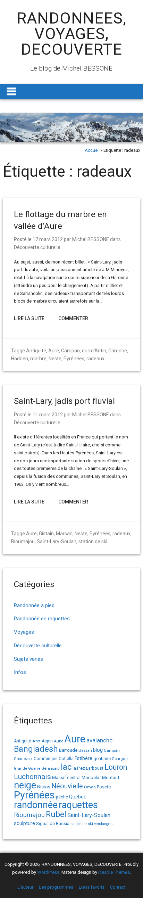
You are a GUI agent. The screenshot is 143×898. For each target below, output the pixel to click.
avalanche (99, 740)
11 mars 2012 (48, 414)
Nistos (43, 786)
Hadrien (19, 358)
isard (55, 768)
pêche (62, 796)
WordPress (48, 872)
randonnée (36, 805)
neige (25, 785)
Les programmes (56, 887)
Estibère (83, 758)
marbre (38, 358)
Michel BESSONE (90, 239)
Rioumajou (23, 541)
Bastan (85, 750)
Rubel (56, 814)
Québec (77, 797)
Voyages (24, 632)
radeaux (95, 358)
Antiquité (36, 350)
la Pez (79, 768)
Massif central (66, 777)
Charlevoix (23, 759)
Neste (55, 358)
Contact (118, 887)
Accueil (92, 150)
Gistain (46, 533)
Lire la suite (29, 318)
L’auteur (25, 887)
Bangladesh (36, 749)
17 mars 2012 (48, 239)
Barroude (68, 750)
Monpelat (91, 777)
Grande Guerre (27, 768)
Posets (104, 786)
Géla (45, 768)
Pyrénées (74, 358)
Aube (58, 741)
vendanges (103, 824)
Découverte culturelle (37, 247)
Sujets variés (28, 659)
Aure (53, 350)
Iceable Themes (114, 872)
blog (98, 750)
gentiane (102, 758)
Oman (90, 787)
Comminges (46, 758)
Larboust (94, 768)
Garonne (117, 350)
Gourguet (120, 759)
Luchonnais (32, 776)
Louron (115, 767)
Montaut (110, 777)
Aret (36, 741)
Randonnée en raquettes (42, 618)
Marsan (64, 533)
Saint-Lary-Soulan (56, 541)
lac (66, 767)
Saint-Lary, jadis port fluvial (64, 401)
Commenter (73, 318)
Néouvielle (67, 786)
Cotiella (66, 758)
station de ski (92, 541)
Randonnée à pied (34, 605)
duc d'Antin (94, 350)
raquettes (78, 805)
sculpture (24, 823)
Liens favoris (91, 887)
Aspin (47, 741)
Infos (20, 672)
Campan (70, 350)
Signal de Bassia (52, 823)
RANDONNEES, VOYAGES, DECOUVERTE (71, 33)
